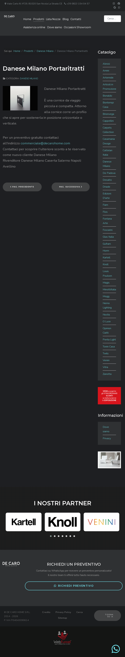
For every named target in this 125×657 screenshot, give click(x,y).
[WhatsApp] (116, 651)
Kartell (106, 257)
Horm (106, 250)
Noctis (106, 314)
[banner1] (109, 395)
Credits (46, 612)
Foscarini (107, 230)
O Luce (107, 321)
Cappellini (108, 121)
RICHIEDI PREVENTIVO (76, 585)
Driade (106, 187)
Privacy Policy (63, 612)
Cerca (79, 612)
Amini (106, 70)
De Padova (109, 173)
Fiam (105, 205)
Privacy (107, 438)
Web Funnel (63, 637)
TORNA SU (109, 615)
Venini (106, 360)
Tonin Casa (109, 346)
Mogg (106, 296)
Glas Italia (108, 237)
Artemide (108, 77)
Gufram (107, 244)
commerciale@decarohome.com (45, 143)
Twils (106, 353)
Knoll (105, 264)
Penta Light (109, 339)
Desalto (107, 180)
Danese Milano (29, 78)
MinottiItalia (109, 289)
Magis (106, 282)
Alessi (106, 64)
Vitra (105, 367)
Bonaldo (107, 96)
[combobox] (112, 18)
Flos (105, 212)
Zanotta (107, 374)
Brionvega (108, 114)
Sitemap (62, 617)
